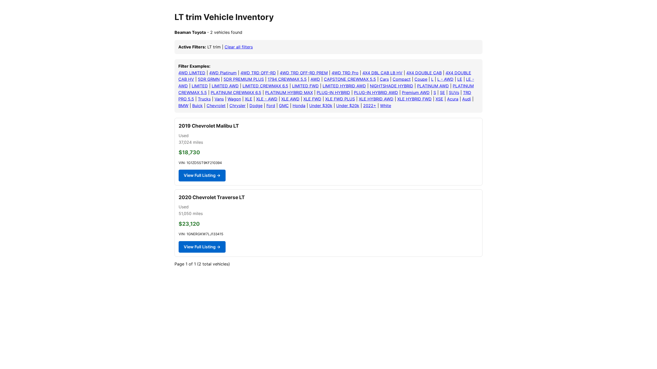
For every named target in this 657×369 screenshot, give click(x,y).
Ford (270, 105)
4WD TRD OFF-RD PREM (304, 72)
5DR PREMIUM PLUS (244, 79)
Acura (452, 98)
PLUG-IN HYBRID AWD (376, 92)
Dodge (256, 105)
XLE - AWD (266, 98)
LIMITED (200, 85)
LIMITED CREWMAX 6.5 (265, 85)
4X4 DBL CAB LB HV (382, 72)
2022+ (369, 105)
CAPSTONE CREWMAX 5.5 (350, 79)
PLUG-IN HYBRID (333, 92)
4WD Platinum (223, 72)
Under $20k (347, 105)
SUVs (454, 92)
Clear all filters (239, 46)
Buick (197, 105)
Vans (219, 98)
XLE (248, 98)
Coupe (420, 79)
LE (459, 79)
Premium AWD (416, 92)
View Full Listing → (202, 175)
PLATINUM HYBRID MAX (289, 92)
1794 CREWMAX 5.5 (287, 79)
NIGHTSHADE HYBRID (391, 85)
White (385, 105)
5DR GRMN (209, 79)
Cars (384, 79)
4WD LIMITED (191, 72)
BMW (183, 105)
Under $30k (320, 105)
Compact (402, 79)
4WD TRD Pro (345, 72)
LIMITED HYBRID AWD (344, 85)
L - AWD (445, 79)
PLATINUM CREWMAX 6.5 (236, 92)
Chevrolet (216, 105)
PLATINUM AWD (433, 85)
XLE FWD (312, 98)
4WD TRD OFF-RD (258, 72)
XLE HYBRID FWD (414, 98)
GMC (284, 105)
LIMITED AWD (225, 85)
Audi (466, 98)
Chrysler (237, 105)
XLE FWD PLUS (340, 98)
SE (442, 92)
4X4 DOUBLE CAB (424, 72)
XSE (439, 98)
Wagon (234, 98)
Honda (299, 105)
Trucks (204, 98)
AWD (315, 79)
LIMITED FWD (305, 85)
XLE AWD (290, 98)
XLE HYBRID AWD (376, 98)
